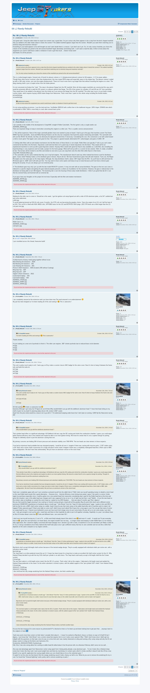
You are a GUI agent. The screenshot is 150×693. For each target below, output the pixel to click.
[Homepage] (44, 11)
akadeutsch (21, 65)
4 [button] (134, 32)
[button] (125, 31)
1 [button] (127, 32)
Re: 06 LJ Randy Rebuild (23, 35)
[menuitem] (15, 20)
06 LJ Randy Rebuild (22, 28)
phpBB (69, 679)
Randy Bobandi (22, 390)
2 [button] (129, 32)
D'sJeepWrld (21, 333)
